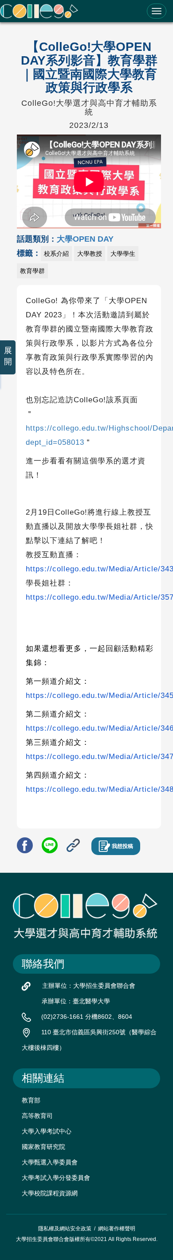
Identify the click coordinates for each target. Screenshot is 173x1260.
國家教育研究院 (43, 1146)
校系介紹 (56, 253)
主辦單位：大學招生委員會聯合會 (88, 985)
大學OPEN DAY (85, 239)
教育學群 (32, 270)
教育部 (31, 1100)
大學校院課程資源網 (50, 1193)
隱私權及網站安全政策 (64, 1228)
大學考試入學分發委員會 (56, 1177)
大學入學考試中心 (46, 1131)
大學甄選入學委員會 (50, 1162)
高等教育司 (37, 1115)
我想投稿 (122, 846)
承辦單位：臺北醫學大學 (76, 1001)
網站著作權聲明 (116, 1228)
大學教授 (89, 253)
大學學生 (122, 253)
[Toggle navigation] (156, 11)
